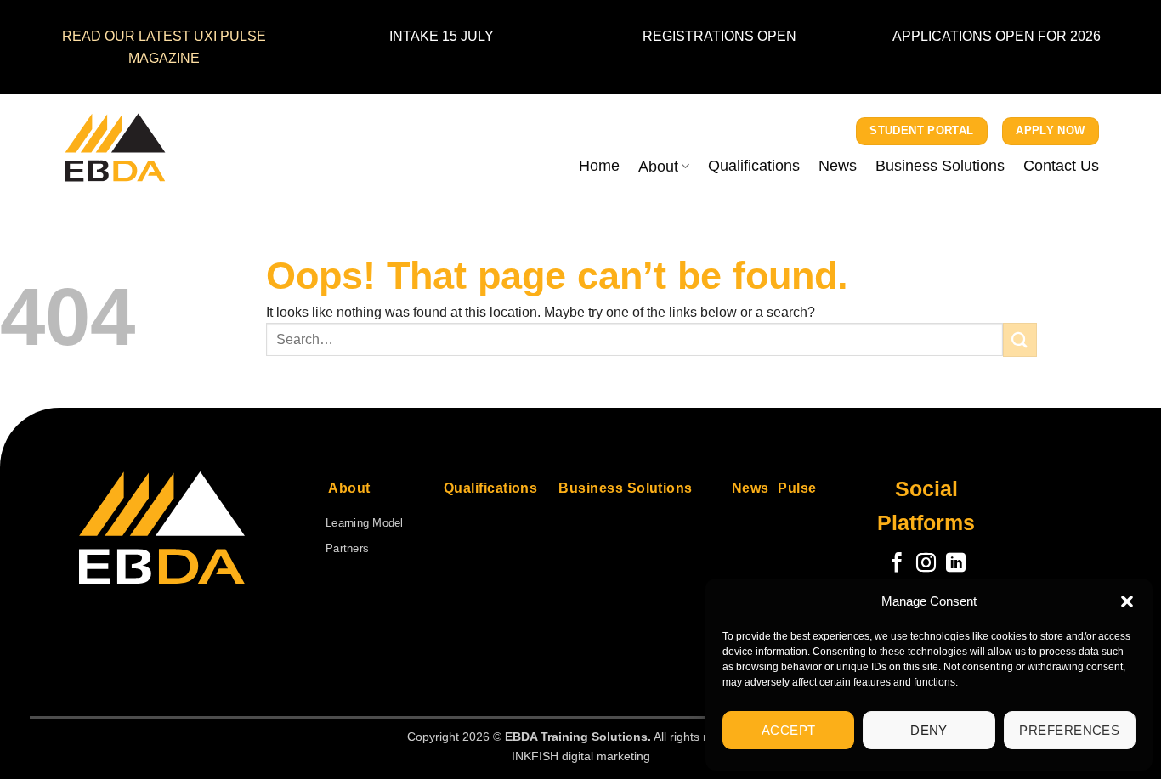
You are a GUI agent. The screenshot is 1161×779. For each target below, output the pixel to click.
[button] (1127, 601)
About (658, 166)
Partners (347, 548)
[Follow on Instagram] (926, 564)
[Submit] (1020, 339)
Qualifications (754, 164)
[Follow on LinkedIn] (956, 564)
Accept (789, 730)
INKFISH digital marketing (581, 756)
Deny (929, 730)
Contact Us (1061, 164)
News (837, 164)
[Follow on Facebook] (897, 564)
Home (599, 164)
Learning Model (365, 523)
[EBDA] (147, 147)
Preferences (1069, 730)
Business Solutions (940, 164)
